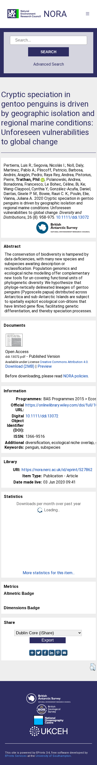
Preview (45, 366)
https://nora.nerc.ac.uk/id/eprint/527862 (57, 469)
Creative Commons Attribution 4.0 (64, 362)
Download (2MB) (19, 366)
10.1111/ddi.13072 (72, 217)
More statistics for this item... (49, 572)
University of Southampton (53, 756)
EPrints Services (16, 756)
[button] (93, 667)
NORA (55, 14)
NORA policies (75, 376)
